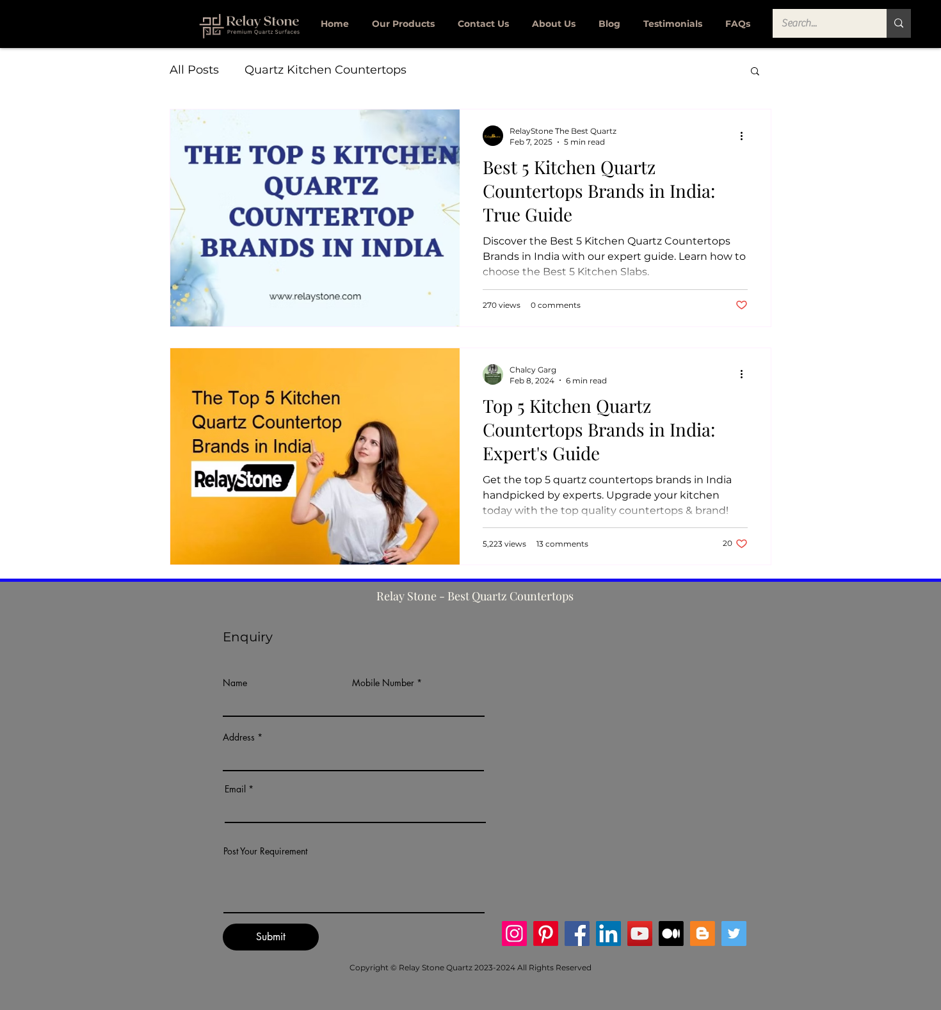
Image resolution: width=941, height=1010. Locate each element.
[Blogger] (702, 933)
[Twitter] (733, 933)
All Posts (194, 70)
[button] (755, 72)
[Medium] (671, 933)
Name (235, 682)
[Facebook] (577, 933)
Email (235, 789)
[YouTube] (639, 933)
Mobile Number (383, 682)
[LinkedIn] (608, 933)
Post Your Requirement (265, 851)
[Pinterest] (545, 933)
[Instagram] (514, 933)
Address (239, 737)
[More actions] (745, 135)
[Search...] (899, 23)
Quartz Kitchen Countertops (325, 70)
